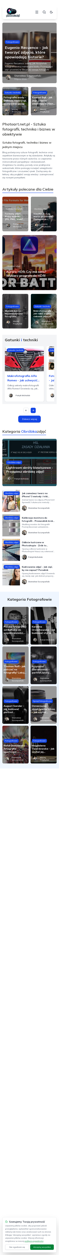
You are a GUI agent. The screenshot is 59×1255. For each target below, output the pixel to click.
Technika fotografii (14, 209)
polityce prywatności (34, 1241)
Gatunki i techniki (12, 92)
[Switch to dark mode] (51, 12)
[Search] (44, 12)
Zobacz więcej (29, 419)
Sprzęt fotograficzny (42, 701)
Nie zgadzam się (17, 1247)
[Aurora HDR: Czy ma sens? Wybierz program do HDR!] (29, 262)
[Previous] (26, 410)
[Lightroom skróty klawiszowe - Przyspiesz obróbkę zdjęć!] (29, 462)
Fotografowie (12, 42)
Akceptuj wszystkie (42, 1247)
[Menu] (37, 12)
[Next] (33, 410)
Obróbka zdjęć (41, 209)
